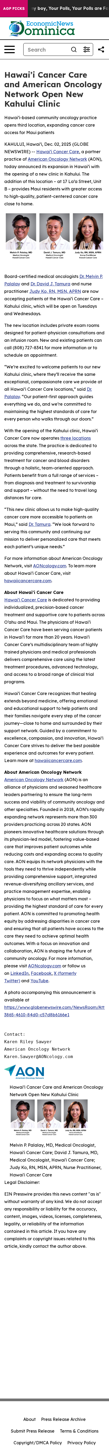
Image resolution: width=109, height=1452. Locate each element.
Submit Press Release (32, 1431)
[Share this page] (101, 49)
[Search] (73, 49)
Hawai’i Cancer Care (57, 151)
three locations (75, 438)
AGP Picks (14, 8)
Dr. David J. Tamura (50, 283)
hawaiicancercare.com (27, 580)
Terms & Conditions (79, 1431)
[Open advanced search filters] (86, 49)
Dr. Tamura (40, 524)
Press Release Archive (63, 1419)
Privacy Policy (81, 1442)
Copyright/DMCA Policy (37, 1442)
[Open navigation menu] (9, 49)
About (29, 1419)
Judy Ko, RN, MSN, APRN (55, 291)
